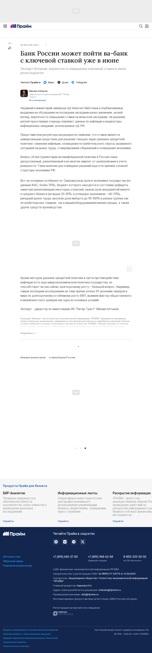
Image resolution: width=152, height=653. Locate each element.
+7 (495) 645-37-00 (65, 556)
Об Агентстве (11, 556)
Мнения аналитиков (33, 357)
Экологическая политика (16, 646)
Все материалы (37, 100)
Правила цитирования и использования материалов (30, 630)
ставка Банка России (62, 357)
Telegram (81, 82)
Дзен (65, 82)
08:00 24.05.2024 (29, 45)
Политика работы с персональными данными (27, 634)
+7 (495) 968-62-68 (100, 558)
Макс (51, 82)
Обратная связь (13, 561)
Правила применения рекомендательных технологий (30, 638)
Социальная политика (14, 642)
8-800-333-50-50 (134, 558)
